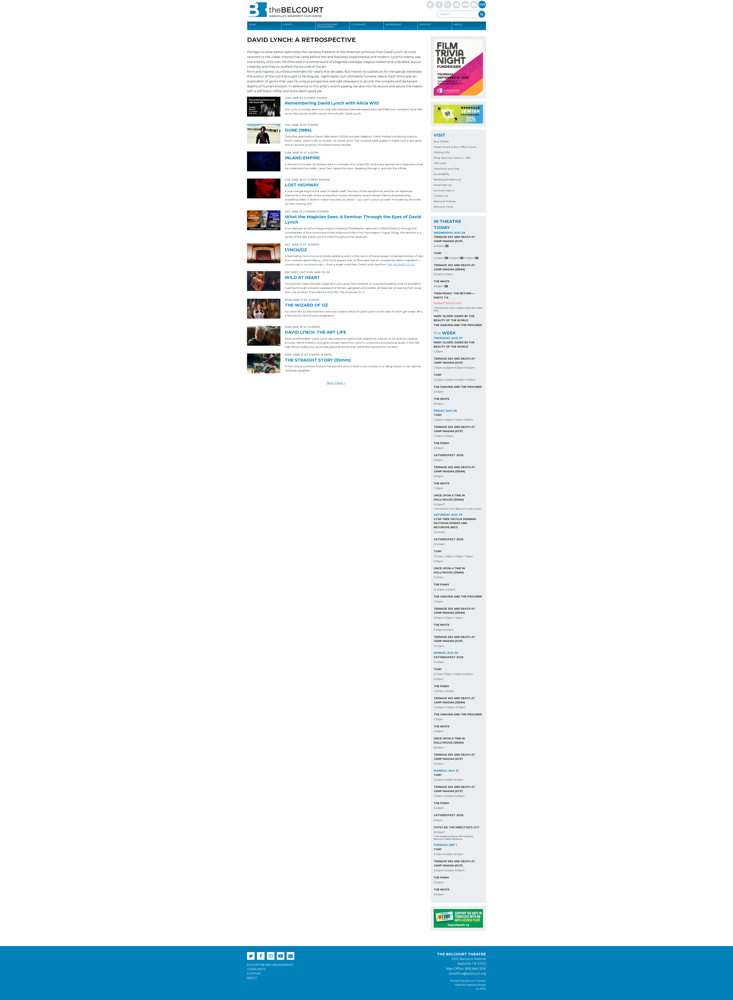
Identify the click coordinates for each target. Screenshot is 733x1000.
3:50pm (438, 447)
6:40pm (454, 257)
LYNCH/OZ (296, 249)
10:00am (439, 532)
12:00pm (439, 589)
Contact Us (441, 195)
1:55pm (448, 674)
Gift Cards (440, 163)
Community (358, 24)
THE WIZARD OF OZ (401, 264)
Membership (393, 24)
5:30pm (461, 707)
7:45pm (458, 617)
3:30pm (438, 391)
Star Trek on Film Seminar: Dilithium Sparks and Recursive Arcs (455, 523)
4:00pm (439, 245)
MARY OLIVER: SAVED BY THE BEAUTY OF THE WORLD (454, 318)
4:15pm (457, 674)
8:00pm (439, 747)
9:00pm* (439, 504)
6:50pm (438, 286)
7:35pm (438, 488)
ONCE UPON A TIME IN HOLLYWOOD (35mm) (449, 497)
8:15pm (458, 779)
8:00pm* (439, 832)
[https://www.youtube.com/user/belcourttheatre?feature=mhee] (456, 4)
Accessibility (441, 174)
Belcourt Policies (445, 201)
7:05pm (438, 629)
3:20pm (438, 779)
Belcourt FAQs (443, 206)
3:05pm (450, 707)
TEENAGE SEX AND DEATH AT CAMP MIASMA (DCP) (454, 239)
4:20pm (439, 257)
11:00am (439, 661)
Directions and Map (446, 168)
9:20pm (469, 257)
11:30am (439, 577)
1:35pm (438, 367)
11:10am (438, 556)
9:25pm (449, 629)
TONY (438, 253)
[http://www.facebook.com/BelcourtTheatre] (439, 4)
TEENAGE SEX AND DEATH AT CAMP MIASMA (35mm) (454, 267)
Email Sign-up (443, 184)
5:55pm (438, 459)
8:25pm (460, 795)
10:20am (439, 544)
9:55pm (468, 419)
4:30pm (450, 589)
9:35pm (449, 435)
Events (287, 24)
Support (425, 24)
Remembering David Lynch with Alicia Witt (332, 103)
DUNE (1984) (298, 130)
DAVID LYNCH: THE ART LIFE (315, 332)
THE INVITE (441, 281)
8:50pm (439, 403)
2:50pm (438, 617)
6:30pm (438, 274)
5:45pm (449, 779)
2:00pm (439, 379)
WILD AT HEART (302, 277)
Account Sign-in (444, 190)
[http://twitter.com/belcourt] (430, 4)
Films (252, 24)
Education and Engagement (327, 25)
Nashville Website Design (470, 984)
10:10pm (439, 645)
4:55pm (448, 419)
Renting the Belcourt (447, 179)
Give (482, 4)
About (458, 24)
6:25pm (459, 367)
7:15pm (458, 419)
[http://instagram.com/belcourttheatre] (448, 4)
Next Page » (336, 383)
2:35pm (438, 419)
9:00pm (469, 367)
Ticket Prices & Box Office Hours (455, 146)
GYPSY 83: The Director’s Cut (456, 827)
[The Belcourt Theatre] (285, 9)
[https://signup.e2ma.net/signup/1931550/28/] (474, 4)
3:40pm (439, 807)
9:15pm (448, 274)
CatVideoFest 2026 (448, 455)
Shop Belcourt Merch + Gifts (452, 157)
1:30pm (438, 351)
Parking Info (442, 152)
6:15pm (438, 820)
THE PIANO (441, 443)
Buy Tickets (441, 141)
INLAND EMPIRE (302, 157)
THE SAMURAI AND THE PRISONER (458, 325)
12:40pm (439, 707)
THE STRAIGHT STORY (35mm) (318, 359)
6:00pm (449, 795)
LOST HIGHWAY (302, 184)
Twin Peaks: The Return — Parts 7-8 (454, 295)
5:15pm (448, 617)
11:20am (439, 690)
